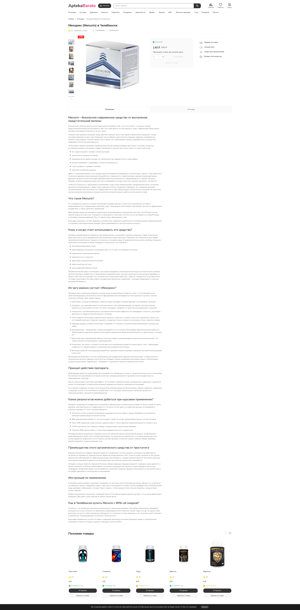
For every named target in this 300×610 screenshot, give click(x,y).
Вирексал (207, 571)
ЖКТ (170, 12)
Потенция (72, 12)
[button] (71, 98)
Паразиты (115, 12)
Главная (71, 19)
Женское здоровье (183, 12)
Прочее (216, 12)
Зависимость (140, 12)
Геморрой (205, 12)
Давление (94, 12)
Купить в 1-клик (171, 63)
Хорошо (205, 607)
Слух (196, 12)
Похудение (127, 12)
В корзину (178, 56)
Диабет (152, 12)
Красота (104, 12)
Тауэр (138, 571)
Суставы (83, 12)
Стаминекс (106, 571)
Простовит (73, 571)
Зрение (162, 12)
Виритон (173, 571)
